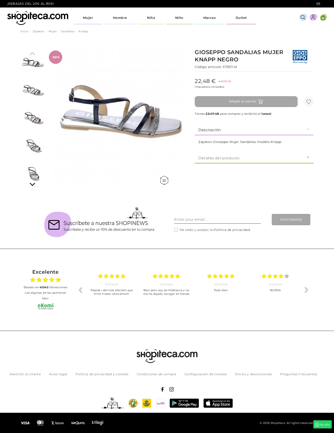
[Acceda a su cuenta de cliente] (313, 18)
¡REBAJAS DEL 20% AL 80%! (30, 4)
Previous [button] (80, 290)
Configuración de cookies (205, 374)
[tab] (254, 129)
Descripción (209, 130)
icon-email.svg (318, 4)
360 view (165, 180)
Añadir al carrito (242, 101)
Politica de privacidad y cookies (101, 374)
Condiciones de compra (156, 374)
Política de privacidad (232, 230)
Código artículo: (208, 67)
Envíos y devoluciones (253, 374)
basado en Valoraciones (45, 287)
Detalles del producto (218, 158)
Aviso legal (58, 374)
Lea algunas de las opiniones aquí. (45, 295)
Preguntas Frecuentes (298, 374)
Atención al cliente (25, 374)
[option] (133, 290)
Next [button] (306, 290)
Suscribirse (291, 220)
